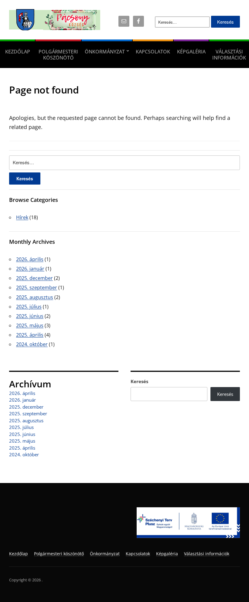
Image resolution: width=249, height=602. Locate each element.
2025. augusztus (34, 297)
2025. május (29, 325)
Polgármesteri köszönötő (58, 54)
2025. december (34, 278)
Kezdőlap (17, 51)
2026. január (30, 268)
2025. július (29, 306)
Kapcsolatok (153, 51)
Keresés (139, 381)
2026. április (29, 259)
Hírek (22, 217)
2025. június (29, 316)
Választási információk (229, 54)
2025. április (29, 335)
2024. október (32, 344)
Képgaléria (191, 51)
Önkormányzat (105, 51)
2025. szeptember (36, 287)
